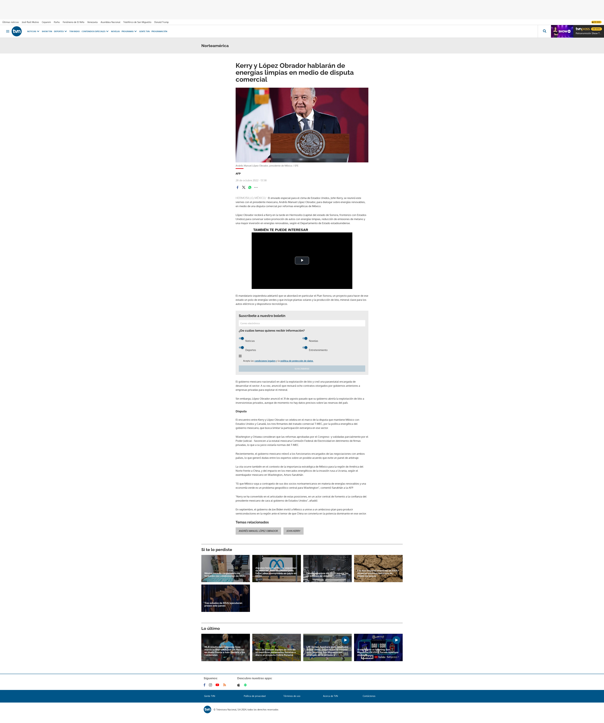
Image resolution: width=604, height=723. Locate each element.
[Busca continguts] (544, 31)
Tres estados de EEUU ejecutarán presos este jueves (223, 604)
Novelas (115, 31)
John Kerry (293, 530)
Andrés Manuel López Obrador (258, 530)
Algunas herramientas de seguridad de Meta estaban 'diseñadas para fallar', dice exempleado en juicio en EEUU (276, 572)
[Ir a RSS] (225, 685)
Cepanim (46, 22)
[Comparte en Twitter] (243, 187)
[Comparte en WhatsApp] (250, 187)
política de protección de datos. (296, 360)
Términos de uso (291, 696)
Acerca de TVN (330, 696)
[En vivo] (578, 27)
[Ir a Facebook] (205, 685)
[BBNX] (207, 709)
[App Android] (246, 685)
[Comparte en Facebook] (237, 187)
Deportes (59, 31)
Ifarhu (57, 22)
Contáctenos (369, 696)
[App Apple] (239, 685)
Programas (128, 31)
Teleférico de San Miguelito (137, 22)
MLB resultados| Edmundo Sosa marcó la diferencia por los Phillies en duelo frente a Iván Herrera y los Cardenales (224, 651)
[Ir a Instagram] (211, 685)
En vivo (597, 22)
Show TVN (47, 31)
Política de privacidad (255, 696)
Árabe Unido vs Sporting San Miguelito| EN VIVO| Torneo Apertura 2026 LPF (377, 652)
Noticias (31, 31)
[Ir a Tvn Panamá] (17, 31)
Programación (159, 31)
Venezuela (92, 22)
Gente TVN (144, 31)
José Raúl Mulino (30, 22)
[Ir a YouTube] (218, 685)
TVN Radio (74, 31)
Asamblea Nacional (110, 22)
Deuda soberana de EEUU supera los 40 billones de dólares (327, 574)
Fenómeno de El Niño (73, 22)
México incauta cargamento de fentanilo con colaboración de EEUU (225, 574)
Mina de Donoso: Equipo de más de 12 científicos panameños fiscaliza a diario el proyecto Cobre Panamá (275, 652)
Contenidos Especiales (93, 31)
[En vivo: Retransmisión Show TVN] (562, 31)
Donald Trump (161, 22)
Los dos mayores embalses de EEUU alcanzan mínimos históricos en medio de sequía (377, 573)
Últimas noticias (10, 22)
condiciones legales (265, 360)
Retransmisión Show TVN (589, 33)
